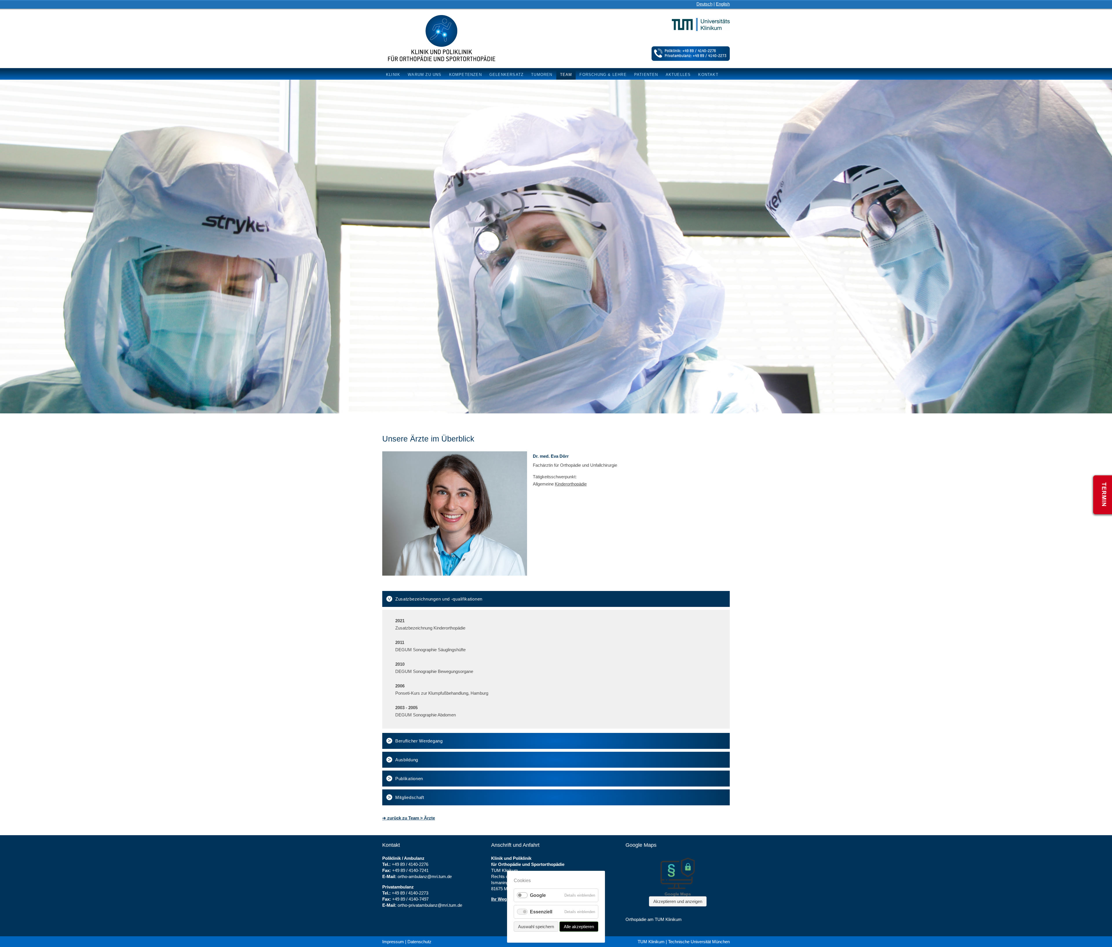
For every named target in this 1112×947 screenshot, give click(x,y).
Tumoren (541, 74)
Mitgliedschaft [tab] (409, 797)
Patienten (646, 74)
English (723, 3)
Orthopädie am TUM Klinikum (654, 919)
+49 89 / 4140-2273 (410, 893)
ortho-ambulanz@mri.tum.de (425, 876)
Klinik (393, 74)
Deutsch (704, 3)
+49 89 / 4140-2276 (410, 864)
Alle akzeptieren (579, 926)
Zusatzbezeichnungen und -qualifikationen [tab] (438, 598)
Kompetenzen (465, 74)
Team (566, 74)
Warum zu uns (424, 74)
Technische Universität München (699, 941)
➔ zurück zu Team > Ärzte (408, 817)
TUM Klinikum (651, 941)
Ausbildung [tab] (406, 759)
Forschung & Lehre (602, 74)
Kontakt (708, 74)
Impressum (393, 941)
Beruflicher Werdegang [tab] (419, 740)
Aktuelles (678, 74)
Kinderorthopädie (571, 483)
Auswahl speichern (536, 926)
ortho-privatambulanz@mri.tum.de (430, 905)
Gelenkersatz (506, 74)
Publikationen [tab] (409, 778)
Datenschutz (419, 941)
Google (538, 895)
